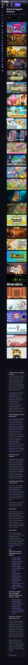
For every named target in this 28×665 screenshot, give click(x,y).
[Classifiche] (2, 25)
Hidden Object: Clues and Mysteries (18, 567)
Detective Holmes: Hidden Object (17, 584)
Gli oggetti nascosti (14, 407)
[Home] (2, 7)
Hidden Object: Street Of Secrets (17, 560)
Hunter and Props (14, 489)
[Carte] (2, 37)
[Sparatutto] (2, 56)
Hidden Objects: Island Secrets (17, 564)
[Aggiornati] (2, 17)
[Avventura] (2, 32)
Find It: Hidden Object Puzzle (16, 574)
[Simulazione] (2, 53)
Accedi (18, 5)
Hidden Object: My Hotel (17, 588)
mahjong (19, 475)
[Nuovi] (2, 12)
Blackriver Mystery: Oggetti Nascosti (15, 441)
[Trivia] (2, 66)
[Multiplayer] (2, 23)
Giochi (8, 6)
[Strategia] (2, 61)
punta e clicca (13, 396)
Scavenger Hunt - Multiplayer (17, 581)
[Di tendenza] (2, 15)
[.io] (2, 45)
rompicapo (20, 471)
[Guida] (2, 43)
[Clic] (2, 40)
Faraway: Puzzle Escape (16, 459)
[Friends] (2, 4)
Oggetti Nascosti (15, 6)
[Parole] (2, 48)
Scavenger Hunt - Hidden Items (17, 577)
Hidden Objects (16, 558)
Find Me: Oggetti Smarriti (16, 419)
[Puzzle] (2, 51)
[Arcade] (2, 29)
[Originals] (2, 20)
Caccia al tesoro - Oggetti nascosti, (16, 449)
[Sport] (2, 58)
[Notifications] (11, 4)
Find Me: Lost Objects (16, 570)
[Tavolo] (2, 64)
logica (11, 547)
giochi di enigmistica (15, 545)
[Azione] (2, 35)
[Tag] (2, 70)
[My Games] (7, 4)
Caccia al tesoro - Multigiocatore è (16, 427)
